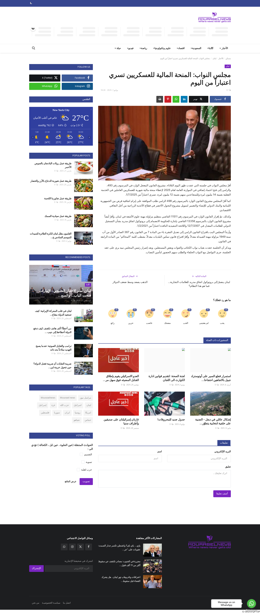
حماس (88, 420)
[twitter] (80, 547)
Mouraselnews (48, 398)
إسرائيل (43, 405)
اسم (159, 452)
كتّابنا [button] (211, 48)
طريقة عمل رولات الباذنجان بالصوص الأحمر (52, 165)
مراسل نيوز (85, 398)
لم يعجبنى (204, 323)
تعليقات (224, 443)
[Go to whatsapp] (251, 603)
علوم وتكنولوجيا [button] (163, 48)
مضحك (167, 323)
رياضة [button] (144, 48)
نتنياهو (77, 420)
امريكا (88, 413)
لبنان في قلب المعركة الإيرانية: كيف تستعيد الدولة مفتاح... (53, 312)
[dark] (31, 3)
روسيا (77, 413)
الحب (185, 323)
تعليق (228, 467)
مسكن (228, 58)
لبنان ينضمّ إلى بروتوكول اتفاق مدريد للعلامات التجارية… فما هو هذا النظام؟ (199, 284)
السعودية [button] (196, 48)
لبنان (214, 58)
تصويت (86, 482)
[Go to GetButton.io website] (251, 610)
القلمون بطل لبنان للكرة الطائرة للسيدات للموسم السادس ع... (50, 235)
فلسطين (45, 413)
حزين (130, 323)
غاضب (149, 323)
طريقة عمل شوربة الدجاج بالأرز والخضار (50, 180)
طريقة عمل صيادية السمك (58, 215)
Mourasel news (67, 398)
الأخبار (220, 58)
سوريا (57, 413)
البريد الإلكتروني (222, 452)
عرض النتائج (70, 481)
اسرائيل (78, 405)
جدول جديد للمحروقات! (171, 419)
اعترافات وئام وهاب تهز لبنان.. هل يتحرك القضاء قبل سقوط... (121, 579)
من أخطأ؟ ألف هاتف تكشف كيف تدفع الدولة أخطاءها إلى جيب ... (52, 330)
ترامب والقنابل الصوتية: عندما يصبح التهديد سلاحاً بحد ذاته (53, 347)
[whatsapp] (64, 547)
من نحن (35, 603)
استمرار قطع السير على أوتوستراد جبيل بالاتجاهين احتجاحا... (211, 378)
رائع (112, 323)
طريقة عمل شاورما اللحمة (57, 198)
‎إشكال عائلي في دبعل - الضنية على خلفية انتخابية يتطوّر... (213, 421)
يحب (222, 323)
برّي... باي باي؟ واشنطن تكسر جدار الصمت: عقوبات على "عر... (119, 547)
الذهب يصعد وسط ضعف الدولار (130, 282)
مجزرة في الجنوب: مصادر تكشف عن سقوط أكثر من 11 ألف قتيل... (119, 563)
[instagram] (72, 547)
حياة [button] (118, 48)
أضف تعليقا (222, 494)
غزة (53, 405)
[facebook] (88, 547)
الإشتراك (36, 568)
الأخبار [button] (224, 48)
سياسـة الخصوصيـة (51, 603)
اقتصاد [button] (181, 48)
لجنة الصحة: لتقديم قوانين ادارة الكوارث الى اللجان (167, 378)
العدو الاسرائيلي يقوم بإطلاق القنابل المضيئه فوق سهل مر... (121, 378)
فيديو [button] (131, 48)
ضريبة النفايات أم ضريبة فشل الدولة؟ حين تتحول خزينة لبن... (52, 365)
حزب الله (64, 405)
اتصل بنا (67, 603)
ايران (67, 413)
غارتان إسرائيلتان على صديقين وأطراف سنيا (121, 421)
